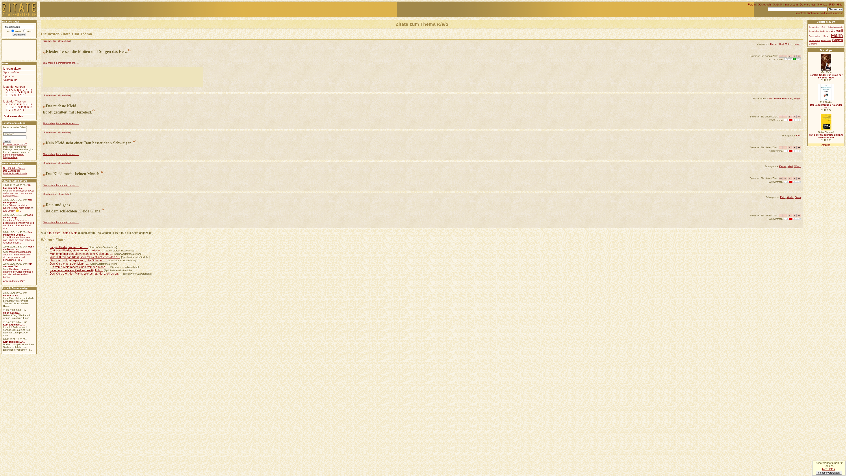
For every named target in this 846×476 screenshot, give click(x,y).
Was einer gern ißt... (17, 201)
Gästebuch (764, 4)
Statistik (777, 4)
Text (29, 31)
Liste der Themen (14, 101)
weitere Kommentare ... (15, 281)
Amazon (826, 144)
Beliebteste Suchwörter (807, 13)
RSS (832, 4)
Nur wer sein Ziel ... (17, 265)
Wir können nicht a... (17, 186)
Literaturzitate (12, 68)
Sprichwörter (49, 41)
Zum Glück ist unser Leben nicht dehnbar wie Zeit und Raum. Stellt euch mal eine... (18, 224)
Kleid (781, 44)
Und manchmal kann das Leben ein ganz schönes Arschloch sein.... (18, 240)
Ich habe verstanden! (829, 472)
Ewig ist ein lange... (18, 216)
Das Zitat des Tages (14, 168)
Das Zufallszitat (11, 170)
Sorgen (797, 44)
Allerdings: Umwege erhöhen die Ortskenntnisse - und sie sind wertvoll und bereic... (18, 273)
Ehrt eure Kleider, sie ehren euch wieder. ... (77, 250)
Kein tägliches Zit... (14, 324)
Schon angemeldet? (13, 154)
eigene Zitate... (11, 295)
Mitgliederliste (10, 157)
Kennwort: (8, 134)
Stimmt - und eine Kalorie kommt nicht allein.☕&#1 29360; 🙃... (18, 208)
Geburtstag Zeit (817, 27)
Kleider (773, 44)
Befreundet (826, 40)
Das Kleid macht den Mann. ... (69, 263)
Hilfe (839, 4)
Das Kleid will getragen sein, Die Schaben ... (78, 260)
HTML (18, 31)
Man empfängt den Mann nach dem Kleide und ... (81, 253)
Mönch (797, 166)
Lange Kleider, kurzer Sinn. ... (69, 247)
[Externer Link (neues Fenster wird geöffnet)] (826, 69)
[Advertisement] (123, 77)
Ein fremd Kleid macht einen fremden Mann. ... (79, 267)
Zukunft (837, 30)
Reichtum (787, 98)
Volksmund (10, 80)
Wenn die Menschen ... (18, 248)
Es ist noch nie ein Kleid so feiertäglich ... (76, 270)
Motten (788, 44)
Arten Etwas (814, 40)
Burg (826, 36)
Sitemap (822, 4)
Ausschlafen (814, 36)
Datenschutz (807, 4)
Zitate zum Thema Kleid (62, 232)
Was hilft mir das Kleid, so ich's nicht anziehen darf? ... (85, 257)
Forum (752, 4)
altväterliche (64, 41)
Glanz (798, 197)
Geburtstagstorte (835, 27)
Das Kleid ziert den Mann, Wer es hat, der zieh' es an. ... (86, 273)
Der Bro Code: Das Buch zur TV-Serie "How (826, 76)
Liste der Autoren (14, 86)
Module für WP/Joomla (15, 173)
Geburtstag (814, 31)
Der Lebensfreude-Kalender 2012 (826, 106)
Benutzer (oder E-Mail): (15, 127)
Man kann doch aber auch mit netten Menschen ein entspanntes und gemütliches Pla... (17, 256)
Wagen (837, 40)
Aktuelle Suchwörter (832, 13)
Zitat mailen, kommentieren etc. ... (61, 62)
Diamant (813, 44)
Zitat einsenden (13, 116)
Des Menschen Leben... (17, 233)
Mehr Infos (828, 469)
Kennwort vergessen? (15, 144)
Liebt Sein (825, 31)
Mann (837, 35)
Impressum (791, 4)
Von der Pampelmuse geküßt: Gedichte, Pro (826, 136)
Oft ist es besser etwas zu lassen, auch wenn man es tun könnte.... (18, 193)
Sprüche (8, 76)
